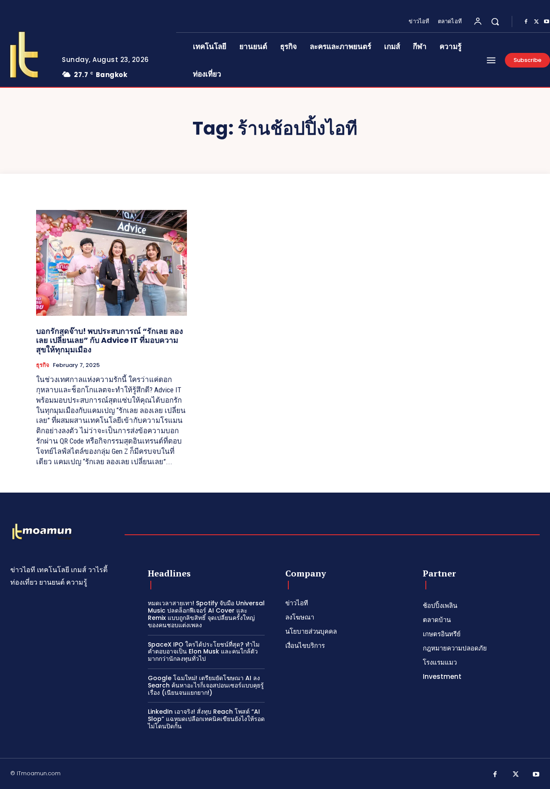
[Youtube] (536, 775)
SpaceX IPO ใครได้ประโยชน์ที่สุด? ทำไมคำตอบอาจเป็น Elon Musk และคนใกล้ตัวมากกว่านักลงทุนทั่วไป (204, 651)
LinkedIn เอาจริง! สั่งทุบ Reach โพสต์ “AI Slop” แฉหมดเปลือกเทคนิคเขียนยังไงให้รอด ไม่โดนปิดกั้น (206, 718)
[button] (495, 21)
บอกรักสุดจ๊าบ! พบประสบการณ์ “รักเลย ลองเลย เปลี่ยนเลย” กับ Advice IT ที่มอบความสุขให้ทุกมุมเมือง (109, 340)
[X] (536, 22)
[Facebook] (526, 22)
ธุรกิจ (42, 365)
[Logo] (42, 532)
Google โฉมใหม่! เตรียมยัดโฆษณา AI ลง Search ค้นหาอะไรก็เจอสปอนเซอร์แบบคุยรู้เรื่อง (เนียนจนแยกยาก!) (206, 685)
